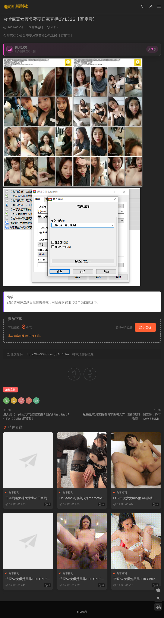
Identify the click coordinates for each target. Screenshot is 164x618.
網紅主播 (10, 389)
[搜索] (143, 6)
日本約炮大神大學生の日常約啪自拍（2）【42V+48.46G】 (27, 498)
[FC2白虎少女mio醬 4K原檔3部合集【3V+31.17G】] (136, 460)
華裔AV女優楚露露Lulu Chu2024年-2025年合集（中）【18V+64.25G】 (81, 579)
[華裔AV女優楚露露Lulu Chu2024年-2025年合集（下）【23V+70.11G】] (136, 541)
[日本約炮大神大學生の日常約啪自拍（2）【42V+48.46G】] (28, 460)
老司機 (16, 6)
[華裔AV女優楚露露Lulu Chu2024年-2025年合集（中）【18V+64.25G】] (82, 541)
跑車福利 (37, 27)
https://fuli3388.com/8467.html (47, 354)
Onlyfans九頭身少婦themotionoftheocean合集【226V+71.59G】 (81, 498)
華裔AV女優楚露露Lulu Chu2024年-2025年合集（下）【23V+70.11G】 (135, 579)
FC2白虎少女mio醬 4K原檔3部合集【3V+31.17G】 (135, 498)
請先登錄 (145, 327)
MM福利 (82, 611)
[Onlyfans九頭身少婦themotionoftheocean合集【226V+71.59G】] (82, 460)
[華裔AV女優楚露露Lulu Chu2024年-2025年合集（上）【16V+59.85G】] (28, 541)
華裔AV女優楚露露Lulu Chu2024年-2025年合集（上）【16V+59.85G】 (27, 579)
